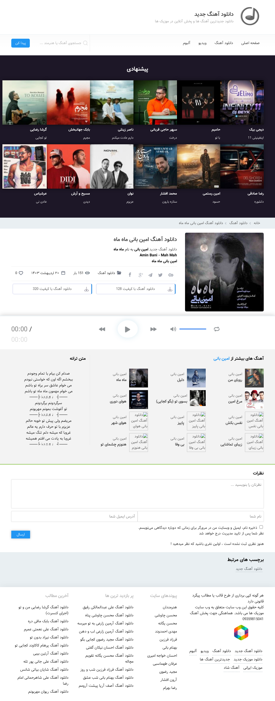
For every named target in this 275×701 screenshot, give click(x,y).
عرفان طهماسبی (165, 664)
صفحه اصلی (250, 43)
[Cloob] (170, 274)
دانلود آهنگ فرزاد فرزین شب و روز (106, 670)
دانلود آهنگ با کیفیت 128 (135, 289)
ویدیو (202, 43)
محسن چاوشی (166, 615)
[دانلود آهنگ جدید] (250, 17)
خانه (257, 223)
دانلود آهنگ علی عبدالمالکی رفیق (108, 607)
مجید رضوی (168, 672)
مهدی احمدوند (166, 631)
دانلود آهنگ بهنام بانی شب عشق (108, 678)
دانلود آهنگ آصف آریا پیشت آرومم (106, 686)
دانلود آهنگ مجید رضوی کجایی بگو (106, 639)
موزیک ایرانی (252, 668)
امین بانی (222, 358)
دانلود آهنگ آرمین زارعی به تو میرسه (105, 623)
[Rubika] (241, 632)
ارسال (21, 534)
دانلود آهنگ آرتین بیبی (50, 653)
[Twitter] (160, 274)
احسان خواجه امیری (162, 656)
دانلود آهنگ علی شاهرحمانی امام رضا (42, 680)
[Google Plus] (140, 274)
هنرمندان (170, 607)
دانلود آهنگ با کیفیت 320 (52, 289)
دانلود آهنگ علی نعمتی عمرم (46, 629)
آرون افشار (168, 680)
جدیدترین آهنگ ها (215, 659)
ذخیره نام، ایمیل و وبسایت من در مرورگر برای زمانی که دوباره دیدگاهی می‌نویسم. (197, 528)
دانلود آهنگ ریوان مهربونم (48, 692)
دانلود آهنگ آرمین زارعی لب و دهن (106, 631)
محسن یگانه (167, 623)
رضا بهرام (170, 688)
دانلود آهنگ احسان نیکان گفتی (109, 647)
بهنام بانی (169, 647)
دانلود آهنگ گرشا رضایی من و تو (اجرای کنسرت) (43, 610)
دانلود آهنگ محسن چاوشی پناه (109, 615)
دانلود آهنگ (224, 43)
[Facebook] (129, 274)
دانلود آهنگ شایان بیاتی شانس (44, 670)
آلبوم (186, 43)
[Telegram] (150, 274)
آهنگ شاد (232, 668)
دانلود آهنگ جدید (163, 249)
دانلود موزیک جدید (248, 659)
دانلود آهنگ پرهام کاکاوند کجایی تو (41, 645)
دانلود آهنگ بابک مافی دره (48, 621)
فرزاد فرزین (168, 639)
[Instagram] (204, 632)
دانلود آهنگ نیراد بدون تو (49, 637)
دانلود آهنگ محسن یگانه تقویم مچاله (109, 658)
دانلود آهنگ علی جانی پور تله (45, 661)
